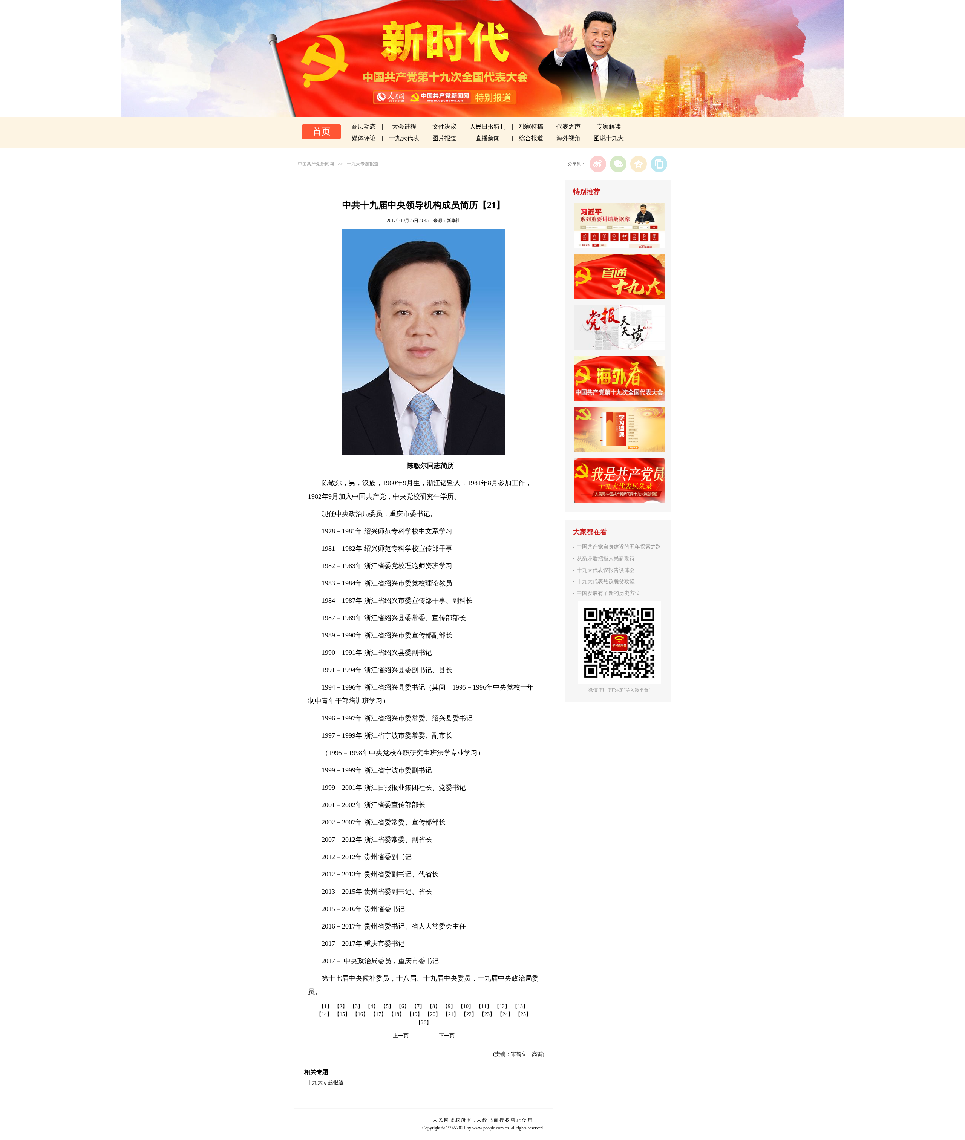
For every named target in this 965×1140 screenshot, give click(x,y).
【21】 (451, 1014)
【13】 (520, 1006)
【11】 (484, 1006)
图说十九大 (609, 138)
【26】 (424, 1022)
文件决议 (444, 126)
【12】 (502, 1006)
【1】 (325, 1006)
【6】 (402, 1006)
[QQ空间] (638, 164)
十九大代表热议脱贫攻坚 (606, 581)
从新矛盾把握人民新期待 (606, 558)
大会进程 (404, 126)
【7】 (418, 1006)
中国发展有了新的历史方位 (608, 593)
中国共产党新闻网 (316, 164)
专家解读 (609, 126)
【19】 (415, 1014)
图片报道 (444, 138)
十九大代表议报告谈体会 (606, 570)
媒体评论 (364, 138)
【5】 (387, 1006)
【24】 (505, 1014)
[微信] (618, 164)
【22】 (469, 1014)
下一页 (447, 1036)
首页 (321, 131)
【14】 (324, 1014)
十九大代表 (404, 138)
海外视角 (568, 138)
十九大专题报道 (362, 164)
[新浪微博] (598, 164)
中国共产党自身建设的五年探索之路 (619, 547)
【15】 (342, 1014)
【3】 (356, 1006)
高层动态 (364, 126)
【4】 (371, 1006)
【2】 (341, 1006)
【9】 (449, 1006)
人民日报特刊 (488, 126)
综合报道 (531, 138)
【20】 (433, 1014)
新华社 (453, 220)
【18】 (396, 1014)
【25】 (523, 1014)
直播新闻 (488, 138)
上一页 (401, 1036)
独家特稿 (531, 126)
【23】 (487, 1014)
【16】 (360, 1014)
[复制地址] (659, 164)
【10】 (466, 1006)
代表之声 (568, 126)
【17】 (378, 1014)
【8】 (433, 1006)
